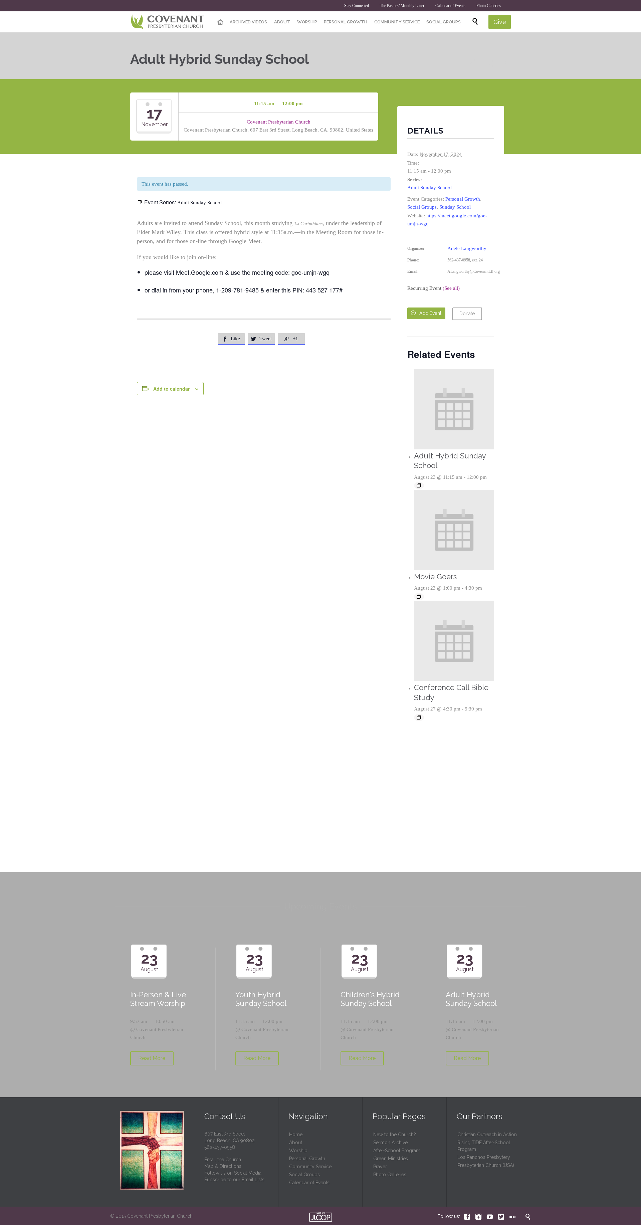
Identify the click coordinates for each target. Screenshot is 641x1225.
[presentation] (454, 409)
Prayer (380, 1166)
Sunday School (455, 207)
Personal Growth (462, 199)
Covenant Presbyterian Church (278, 122)
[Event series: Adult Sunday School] (419, 485)
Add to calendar (171, 388)
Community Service (310, 1166)
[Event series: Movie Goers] (419, 597)
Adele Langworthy (466, 248)
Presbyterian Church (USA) (485, 1165)
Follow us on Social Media (232, 1173)
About (295, 1142)
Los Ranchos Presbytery (483, 1157)
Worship (298, 1150)
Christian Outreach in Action (487, 1134)
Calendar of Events (309, 1182)
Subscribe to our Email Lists (234, 1179)
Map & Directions (222, 1166)
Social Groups (422, 207)
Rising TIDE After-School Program (483, 1146)
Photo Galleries (389, 1174)
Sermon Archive (390, 1142)
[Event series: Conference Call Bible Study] (419, 718)
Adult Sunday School (429, 187)
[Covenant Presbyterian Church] (167, 22)
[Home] (220, 22)
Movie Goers (435, 576)
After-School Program (396, 1150)
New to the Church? (394, 1134)
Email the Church (222, 1159)
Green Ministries (390, 1158)
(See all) (451, 288)
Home (295, 1134)
